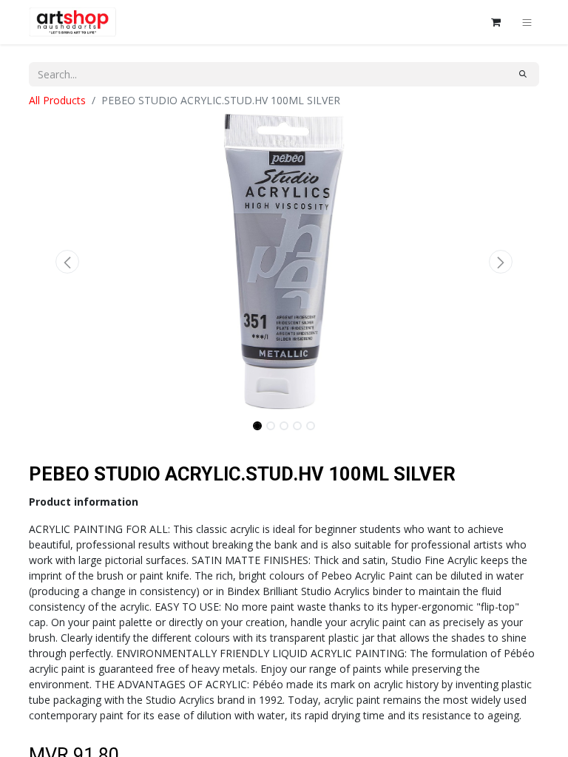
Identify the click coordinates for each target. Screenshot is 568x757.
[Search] (523, 74)
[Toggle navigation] (527, 22)
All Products (57, 100)
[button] (67, 261)
